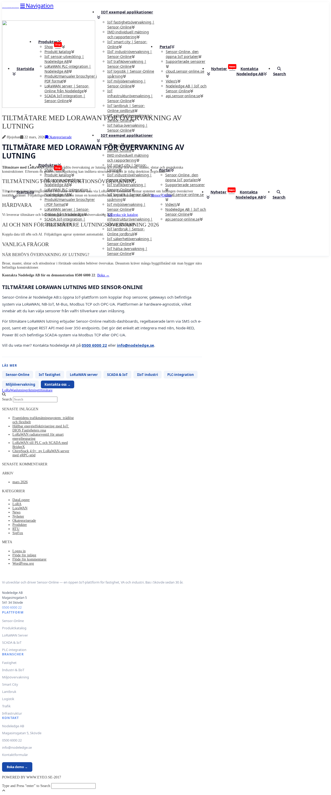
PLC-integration (180, 374)
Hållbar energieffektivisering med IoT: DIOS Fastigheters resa (40, 428)
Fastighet (9, 662)
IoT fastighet (50, 374)
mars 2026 (20, 482)
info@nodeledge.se (135, 345)
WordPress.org (23, 563)
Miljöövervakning (20, 384)
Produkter (19, 525)
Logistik (8, 698)
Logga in (19, 551)
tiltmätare (45, 390)
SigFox (17, 533)
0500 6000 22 (94, 345)
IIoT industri (147, 374)
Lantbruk (9, 691)
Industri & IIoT (13, 670)
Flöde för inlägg (24, 555)
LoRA (16, 504)
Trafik (6, 706)
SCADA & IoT (117, 374)
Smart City (10, 684)
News (16, 512)
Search (7, 399)
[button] (37, 5)
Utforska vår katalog (123, 215)
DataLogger (21, 500)
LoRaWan (9, 390)
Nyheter (18, 516)
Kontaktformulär (15, 754)
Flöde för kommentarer (29, 559)
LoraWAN (19, 508)
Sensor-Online (161, 195)
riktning (33, 390)
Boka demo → (17, 767)
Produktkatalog (14, 628)
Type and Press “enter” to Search (26, 786)
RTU (15, 529)
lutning (22, 390)
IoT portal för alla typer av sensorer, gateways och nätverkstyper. (10, 7)
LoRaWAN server (84, 374)
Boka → (103, 275)
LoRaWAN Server (15, 635)
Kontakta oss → (57, 384)
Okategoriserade (60, 137)
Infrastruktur (12, 713)
